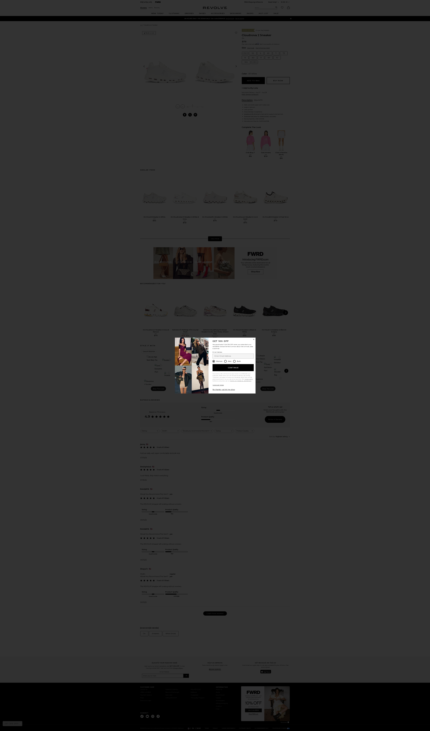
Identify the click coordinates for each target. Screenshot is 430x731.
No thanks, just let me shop (224, 390)
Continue (233, 368)
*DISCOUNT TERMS (218, 385)
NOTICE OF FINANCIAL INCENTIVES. (240, 381)
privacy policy (249, 379)
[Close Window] (254, 339)
